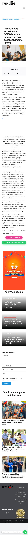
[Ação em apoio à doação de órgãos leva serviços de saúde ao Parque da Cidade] (14, 430)
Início (3, 18)
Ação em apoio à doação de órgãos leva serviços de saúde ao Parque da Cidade (13, 449)
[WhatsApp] (13, 73)
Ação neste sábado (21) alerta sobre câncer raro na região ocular (13, 422)
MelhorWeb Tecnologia (18, 521)
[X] (9, 73)
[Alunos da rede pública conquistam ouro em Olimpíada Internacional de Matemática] (14, 457)
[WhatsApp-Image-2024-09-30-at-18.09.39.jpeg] (14, 45)
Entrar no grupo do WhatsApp (15, 242)
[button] (25, 532)
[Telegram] (17, 73)
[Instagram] (6, 512)
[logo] (8, 2)
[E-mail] (21, 73)
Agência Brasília (9, 233)
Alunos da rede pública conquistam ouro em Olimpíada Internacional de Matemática (13, 476)
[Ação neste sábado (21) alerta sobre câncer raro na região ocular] (14, 401)
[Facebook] (4, 73)
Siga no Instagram (15, 237)
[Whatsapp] (8, 512)
